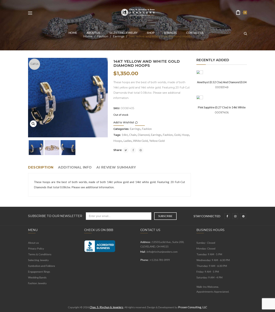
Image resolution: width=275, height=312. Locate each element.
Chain (132, 134)
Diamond (143, 134)
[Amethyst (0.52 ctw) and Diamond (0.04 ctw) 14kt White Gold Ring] (199, 73)
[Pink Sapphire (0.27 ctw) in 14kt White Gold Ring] (199, 99)
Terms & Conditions (39, 254)
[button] (33, 123)
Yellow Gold (157, 140)
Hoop (185, 134)
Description (41, 167)
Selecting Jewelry (38, 260)
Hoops (117, 140)
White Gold (140, 140)
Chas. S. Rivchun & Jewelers (106, 307)
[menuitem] (72, 32)
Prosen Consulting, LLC (192, 307)
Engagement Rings (39, 271)
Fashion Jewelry (37, 283)
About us (33, 242)
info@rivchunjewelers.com (162, 251)
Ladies (127, 140)
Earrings (135, 128)
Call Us (34, 63)
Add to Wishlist (123, 122)
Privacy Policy (36, 248)
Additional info (75, 167)
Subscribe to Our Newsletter (55, 216)
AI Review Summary (116, 167)
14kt (125, 134)
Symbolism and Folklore (41, 265)
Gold (177, 134)
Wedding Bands (37, 277)
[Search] (245, 32)
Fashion (147, 128)
